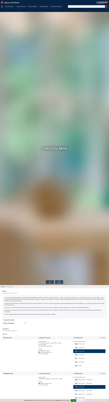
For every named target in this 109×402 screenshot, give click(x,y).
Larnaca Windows (32, 6)
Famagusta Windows (56, 6)
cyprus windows (11, 2)
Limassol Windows (20, 6)
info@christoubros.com (46, 352)
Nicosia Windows (9, 6)
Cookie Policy (81, 400)
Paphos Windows (44, 6)
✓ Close (73, 400)
